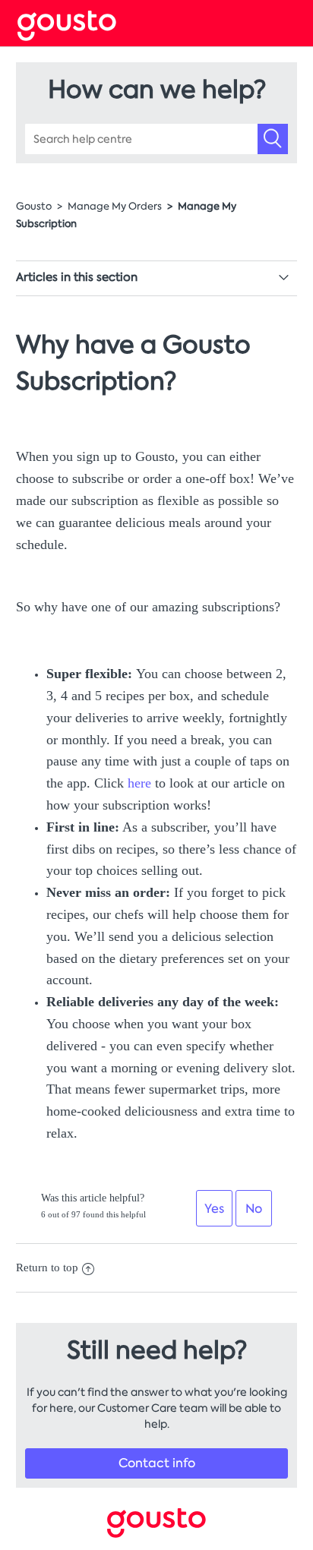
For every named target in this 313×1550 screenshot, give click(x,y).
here (139, 783)
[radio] (214, 1208)
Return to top (47, 1267)
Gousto (34, 206)
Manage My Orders (115, 206)
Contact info (157, 1463)
